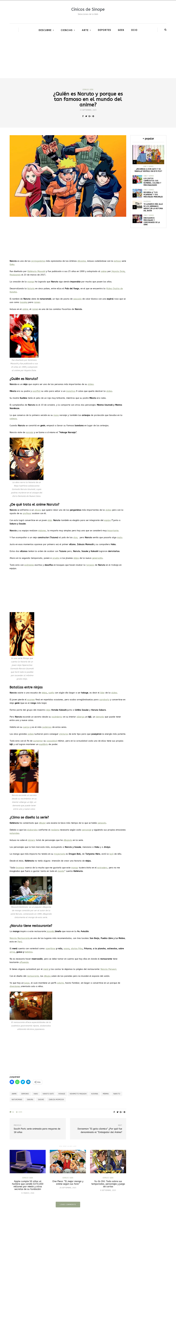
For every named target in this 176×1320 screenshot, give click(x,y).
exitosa (117, 261)
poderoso (47, 727)
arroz (12, 952)
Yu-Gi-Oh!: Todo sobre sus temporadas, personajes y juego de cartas (108, 1184)
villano (38, 510)
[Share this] (83, 116)
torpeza (90, 565)
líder (102, 692)
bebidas (29, 952)
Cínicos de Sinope (88, 9)
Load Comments (68, 1204)
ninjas (76, 558)
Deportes (104, 30)
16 (13, 1112)
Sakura (30, 1100)
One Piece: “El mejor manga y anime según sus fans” (67, 1182)
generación (97, 558)
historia (31, 288)
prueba (56, 558)
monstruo (70, 391)
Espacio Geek (88, 89)
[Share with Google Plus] (89, 116)
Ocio (134, 30)
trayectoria (59, 854)
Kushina (94, 1094)
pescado (77, 299)
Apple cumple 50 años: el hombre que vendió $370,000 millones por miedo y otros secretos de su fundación (27, 1185)
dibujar (42, 823)
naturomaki (17, 1100)
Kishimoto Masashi (78, 1094)
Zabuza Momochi (56, 1100)
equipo (107, 520)
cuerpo (26, 727)
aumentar (38, 741)
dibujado (68, 840)
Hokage (61, 1094)
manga (30, 281)
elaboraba (32, 830)
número (31, 840)
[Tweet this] (86, 116)
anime (104, 271)
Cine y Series (148, 166)
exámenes (29, 565)
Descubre (45, 30)
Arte (85, 30)
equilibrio (43, 744)
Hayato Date (118, 271)
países (31, 734)
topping (24, 302)
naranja (29, 432)
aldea (108, 510)
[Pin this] (93, 116)
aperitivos (50, 948)
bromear (20, 867)
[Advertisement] (88, 57)
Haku (36, 1094)
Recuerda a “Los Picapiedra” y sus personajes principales (153, 194)
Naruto (116, 1094)
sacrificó (36, 391)
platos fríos (77, 948)
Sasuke (41, 1100)
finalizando (15, 275)
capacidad (51, 741)
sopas (67, 948)
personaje (86, 830)
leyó (111, 854)
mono (56, 415)
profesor (27, 513)
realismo (55, 830)
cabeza (13, 418)
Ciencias (67, 30)
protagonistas (38, 261)
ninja (48, 710)
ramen (35, 309)
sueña (51, 692)
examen (31, 699)
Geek (121, 30)
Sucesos (147, 201)
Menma (106, 1094)
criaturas (63, 734)
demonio (100, 717)
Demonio (25, 1094)
